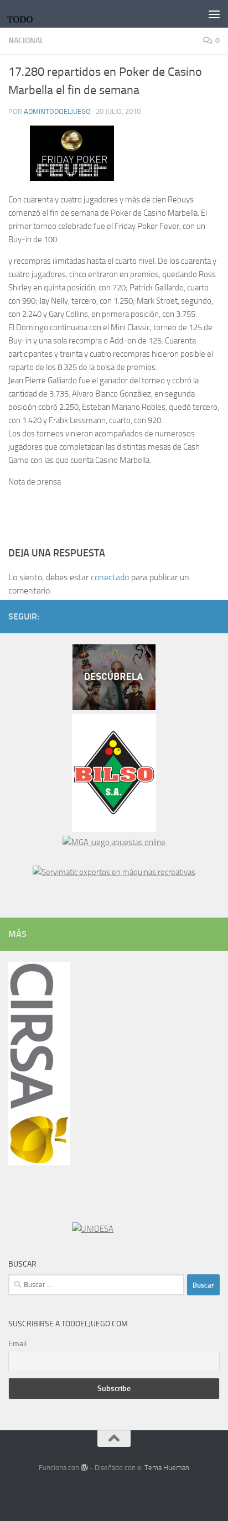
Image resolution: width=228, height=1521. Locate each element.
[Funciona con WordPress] (84, 1467)
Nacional (26, 40)
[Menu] (214, 14)
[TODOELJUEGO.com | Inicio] (61, 13)
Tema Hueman (166, 1467)
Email (17, 1343)
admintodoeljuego (57, 111)
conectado (110, 577)
